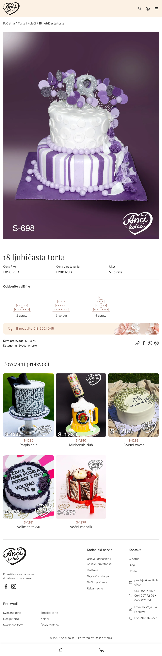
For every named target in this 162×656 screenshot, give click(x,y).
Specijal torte (49, 613)
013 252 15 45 (144, 591)
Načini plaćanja (97, 582)
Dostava (92, 570)
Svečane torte (27, 345)
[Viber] (156, 343)
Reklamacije (95, 588)
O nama (134, 559)
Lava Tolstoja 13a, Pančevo (146, 609)
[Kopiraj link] (137, 343)
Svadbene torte (13, 625)
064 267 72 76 (144, 595)
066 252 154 (142, 600)
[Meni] (156, 8)
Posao (133, 571)
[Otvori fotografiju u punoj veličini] (81, 135)
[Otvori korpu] (60, 650)
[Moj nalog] (147, 8)
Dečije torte (11, 619)
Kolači (45, 619)
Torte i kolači (27, 23)
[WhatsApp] (150, 343)
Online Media (103, 638)
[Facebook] (143, 343)
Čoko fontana (50, 625)
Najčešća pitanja (98, 576)
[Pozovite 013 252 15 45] (101, 650)
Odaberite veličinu (16, 286)
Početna (9, 23)
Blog (132, 565)
